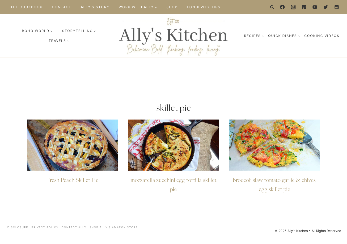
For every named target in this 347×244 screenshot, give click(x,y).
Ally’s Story (95, 7)
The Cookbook (26, 7)
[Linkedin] (336, 7)
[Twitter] (325, 7)
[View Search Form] (272, 7)
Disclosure (17, 227)
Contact (61, 7)
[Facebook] (282, 7)
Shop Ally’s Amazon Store (113, 227)
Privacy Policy (45, 227)
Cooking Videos (321, 36)
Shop (172, 7)
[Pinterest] (304, 7)
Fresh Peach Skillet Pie (72, 180)
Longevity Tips (203, 7)
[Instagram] (293, 7)
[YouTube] (315, 7)
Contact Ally (74, 227)
